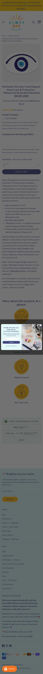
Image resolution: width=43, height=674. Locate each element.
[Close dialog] (41, 325)
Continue (11, 342)
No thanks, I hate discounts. (11, 345)
